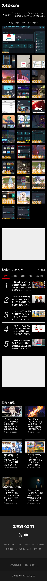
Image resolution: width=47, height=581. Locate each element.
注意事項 (9, 549)
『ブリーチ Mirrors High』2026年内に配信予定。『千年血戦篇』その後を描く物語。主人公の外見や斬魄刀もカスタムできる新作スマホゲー (21, 300)
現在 (6, 276)
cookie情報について (23, 549)
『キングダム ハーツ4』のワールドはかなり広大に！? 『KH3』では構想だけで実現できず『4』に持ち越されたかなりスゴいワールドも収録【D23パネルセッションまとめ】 (35, 424)
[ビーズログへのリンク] (31, 564)
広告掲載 (37, 549)
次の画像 (32, 22)
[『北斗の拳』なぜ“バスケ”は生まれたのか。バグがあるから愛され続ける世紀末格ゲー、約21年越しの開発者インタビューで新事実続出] (38, 284)
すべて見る (41, 270)
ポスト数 (39, 276)
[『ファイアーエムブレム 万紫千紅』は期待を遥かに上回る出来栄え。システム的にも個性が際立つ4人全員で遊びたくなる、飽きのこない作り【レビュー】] (12, 411)
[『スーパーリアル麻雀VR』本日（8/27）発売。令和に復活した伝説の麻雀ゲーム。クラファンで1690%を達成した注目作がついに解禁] (38, 342)
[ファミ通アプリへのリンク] (16, 564)
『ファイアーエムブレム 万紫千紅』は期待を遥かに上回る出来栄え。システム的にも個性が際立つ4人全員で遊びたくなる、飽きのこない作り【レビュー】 (11, 424)
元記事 (8, 14)
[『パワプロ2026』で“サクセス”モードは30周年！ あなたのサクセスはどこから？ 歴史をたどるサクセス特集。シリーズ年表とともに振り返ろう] (35, 447)
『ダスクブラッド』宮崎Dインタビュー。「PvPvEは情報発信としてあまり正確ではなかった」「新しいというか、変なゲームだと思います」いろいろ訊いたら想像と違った (35, 495)
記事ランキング (13, 270)
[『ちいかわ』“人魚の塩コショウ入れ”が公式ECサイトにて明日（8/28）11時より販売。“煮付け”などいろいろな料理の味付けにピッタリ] (38, 328)
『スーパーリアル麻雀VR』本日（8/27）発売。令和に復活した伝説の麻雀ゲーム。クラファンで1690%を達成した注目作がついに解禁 (21, 344)
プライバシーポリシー (25, 544)
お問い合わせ (9, 544)
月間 (30, 276)
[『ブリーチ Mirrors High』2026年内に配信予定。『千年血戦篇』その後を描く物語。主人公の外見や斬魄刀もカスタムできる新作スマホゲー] (38, 299)
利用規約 (40, 544)
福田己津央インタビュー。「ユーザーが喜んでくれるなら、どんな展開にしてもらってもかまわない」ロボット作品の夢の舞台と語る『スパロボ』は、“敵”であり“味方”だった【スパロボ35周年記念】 (11, 460)
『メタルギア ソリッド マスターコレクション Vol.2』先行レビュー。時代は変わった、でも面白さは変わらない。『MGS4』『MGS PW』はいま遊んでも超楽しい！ (11, 495)
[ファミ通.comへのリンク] (10, 5)
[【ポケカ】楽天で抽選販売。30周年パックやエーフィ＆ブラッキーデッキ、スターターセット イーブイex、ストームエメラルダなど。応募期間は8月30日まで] (38, 313)
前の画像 (15, 22)
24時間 (14, 276)
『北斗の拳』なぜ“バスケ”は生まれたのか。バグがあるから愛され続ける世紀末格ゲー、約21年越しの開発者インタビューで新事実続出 (21, 286)
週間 (23, 276)
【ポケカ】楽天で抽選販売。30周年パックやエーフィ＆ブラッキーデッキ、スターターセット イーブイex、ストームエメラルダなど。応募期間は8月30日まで (21, 315)
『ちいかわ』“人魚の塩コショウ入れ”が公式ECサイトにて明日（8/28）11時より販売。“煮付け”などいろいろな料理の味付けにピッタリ (21, 330)
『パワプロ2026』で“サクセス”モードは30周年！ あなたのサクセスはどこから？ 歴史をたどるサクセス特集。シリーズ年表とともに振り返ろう (34, 460)
